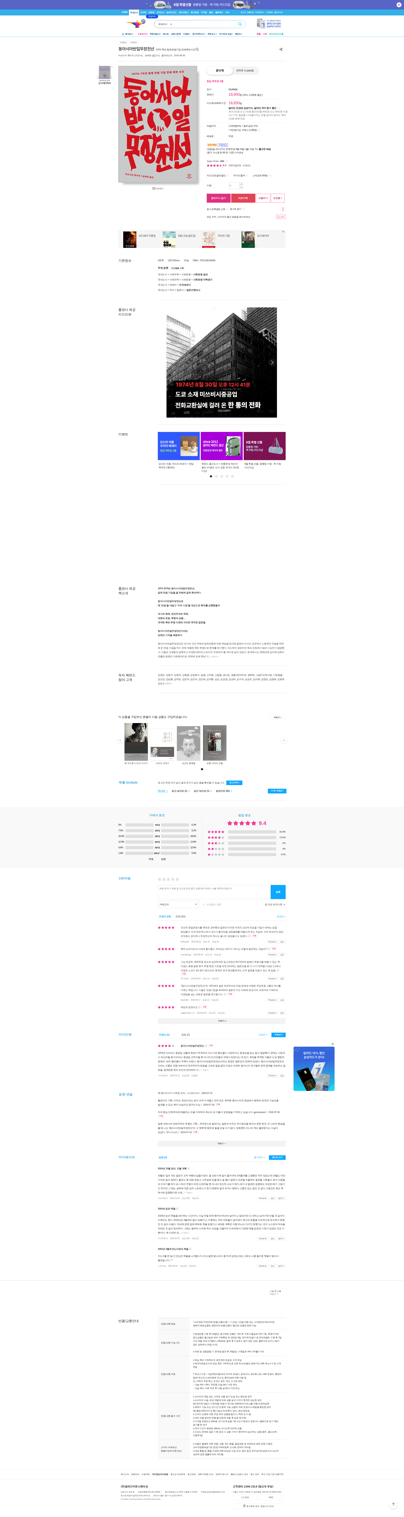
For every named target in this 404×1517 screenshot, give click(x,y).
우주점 (204, 12)
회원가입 (250, 12)
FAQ (271, 1497)
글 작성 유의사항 (274, 904)
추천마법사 (155, 34)
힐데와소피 (166, 55)
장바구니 (278, 12)
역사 (172, 290)
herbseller (185, 942)
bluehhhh (185, 1000)
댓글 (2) (195, 1238)
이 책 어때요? (277, 791)
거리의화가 (163, 1075)
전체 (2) (185, 1034)
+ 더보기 (204, 1070)
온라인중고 (184, 12)
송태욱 (148, 55)
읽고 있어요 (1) (202, 791)
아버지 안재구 (162, 763)
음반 (211, 12)
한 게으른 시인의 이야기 (136, 763)
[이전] (128, 124)
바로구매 (243, 198)
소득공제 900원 (260, 175)
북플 (259, 34)
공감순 (262, 1034)
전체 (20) (180, 916)
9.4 (225, 165)
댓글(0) (194, 1075)
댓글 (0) (215, 942)
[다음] (187, 124)
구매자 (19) (165, 916)
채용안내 (135, 1474)
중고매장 (195, 12)
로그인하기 (234, 782)
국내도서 (134, 12)
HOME (125, 12)
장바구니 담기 (218, 198)
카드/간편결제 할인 (216, 175)
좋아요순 (258, 1157)
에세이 (173, 284)
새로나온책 (176, 34)
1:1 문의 (245, 1497)
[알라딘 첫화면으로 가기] (137, 23)
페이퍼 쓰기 (277, 1157)
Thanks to (272, 942)
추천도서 (212, 34)
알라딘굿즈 (172, 12)
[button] (272, 362)
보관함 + (277, 198)
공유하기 (281, 49)
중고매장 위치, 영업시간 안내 (259, 1506)
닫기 (399, 4)
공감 (282, 942)
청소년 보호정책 (177, 1474)
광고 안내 (254, 1474)
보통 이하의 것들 (215, 763)
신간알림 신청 (177, 268)
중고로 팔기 (236, 209)
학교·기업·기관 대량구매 (272, 1474)
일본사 (180, 290)
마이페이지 (259, 12)
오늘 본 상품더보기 (275, 1292)
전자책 (143, 12)
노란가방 (162, 1266)
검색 (240, 24)
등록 (278, 892)
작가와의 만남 (225, 34)
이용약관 (146, 1474)
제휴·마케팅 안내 (205, 1474)
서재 (265, 34)
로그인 (243, 12)
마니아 (162, 791)
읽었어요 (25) (223, 791)
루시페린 (185, 978)
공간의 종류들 (188, 763)
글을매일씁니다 (188, 1013)
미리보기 (159, 188)
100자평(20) (235, 165)
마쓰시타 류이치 (126, 55)
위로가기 (393, 1505)
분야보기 (129, 34)
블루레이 (219, 12)
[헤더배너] (270, 24)
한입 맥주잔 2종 (215, 81)
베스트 (166, 34)
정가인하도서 (198, 34)
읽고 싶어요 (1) (180, 791)
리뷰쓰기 (279, 1034)
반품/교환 (244, 1321)
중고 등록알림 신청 (216, 209)
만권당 (151, 12)
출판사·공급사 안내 (239, 1474)
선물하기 (263, 198)
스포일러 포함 (214, 904)
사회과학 (174, 274)
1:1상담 (233, 1321)
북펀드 (238, 34)
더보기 (214, 656)
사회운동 (186, 274)
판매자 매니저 (222, 1474)
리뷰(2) (246, 165)
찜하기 (281, 1198)
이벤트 (186, 34)
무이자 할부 (239, 175)
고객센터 (269, 12)
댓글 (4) (195, 1198)
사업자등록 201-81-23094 (149, 1492)
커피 (227, 12)
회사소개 (125, 1474)
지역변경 (239, 152)
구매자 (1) (164, 1034)
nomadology (186, 954)
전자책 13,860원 (245, 70)
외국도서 (160, 12)
